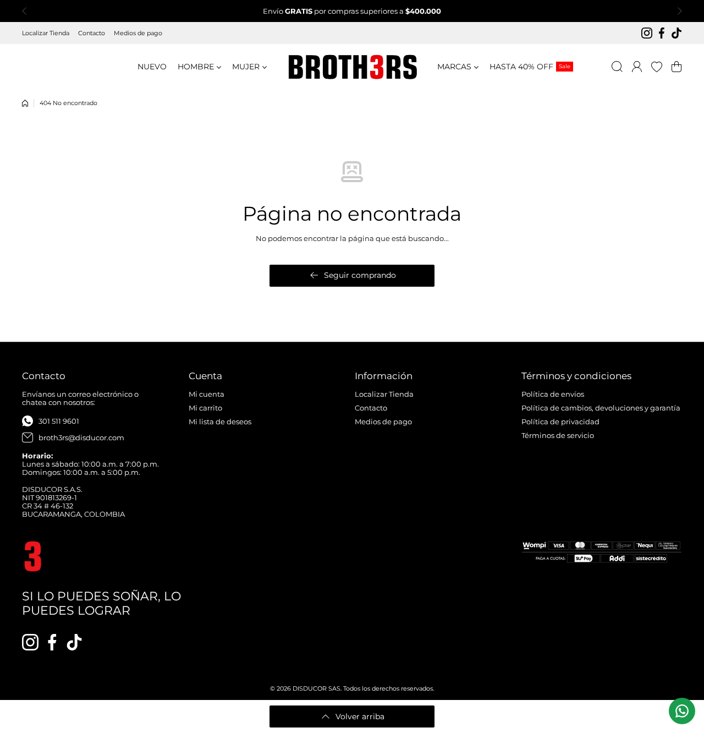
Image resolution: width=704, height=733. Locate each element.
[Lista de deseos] (656, 66)
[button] (27, 11)
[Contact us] (682, 711)
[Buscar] (617, 66)
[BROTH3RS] (352, 67)
